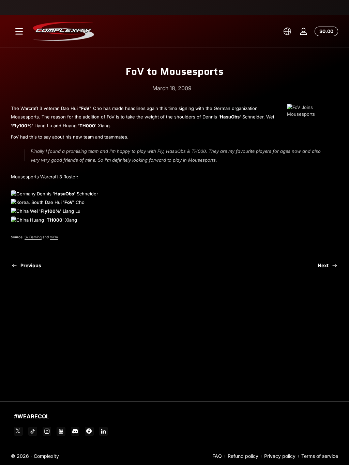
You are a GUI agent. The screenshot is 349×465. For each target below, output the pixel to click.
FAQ (217, 456)
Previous (30, 265)
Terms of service (319, 456)
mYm (54, 237)
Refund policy (243, 456)
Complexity (46, 456)
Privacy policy (279, 456)
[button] (287, 31)
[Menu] (19, 31)
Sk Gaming (33, 237)
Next (323, 265)
